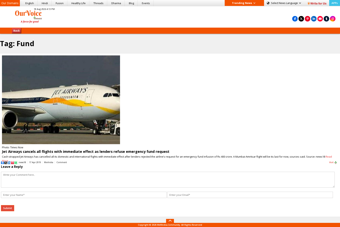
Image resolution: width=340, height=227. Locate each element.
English (29, 3)
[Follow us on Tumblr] (326, 19)
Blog (131, 3)
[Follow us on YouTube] (320, 19)
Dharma (116, 3)
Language (284, 3)
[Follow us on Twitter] (301, 19)
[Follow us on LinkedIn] (314, 19)
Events (146, 3)
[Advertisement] (170, 16)
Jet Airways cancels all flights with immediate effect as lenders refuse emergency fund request (85, 151)
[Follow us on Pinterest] (307, 19)
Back (16, 30)
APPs (335, 3)
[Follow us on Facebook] (295, 19)
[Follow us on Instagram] (332, 19)
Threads (98, 3)
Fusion (60, 3)
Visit (331, 162)
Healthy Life (78, 3)
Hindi (45, 3)
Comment (61, 162)
